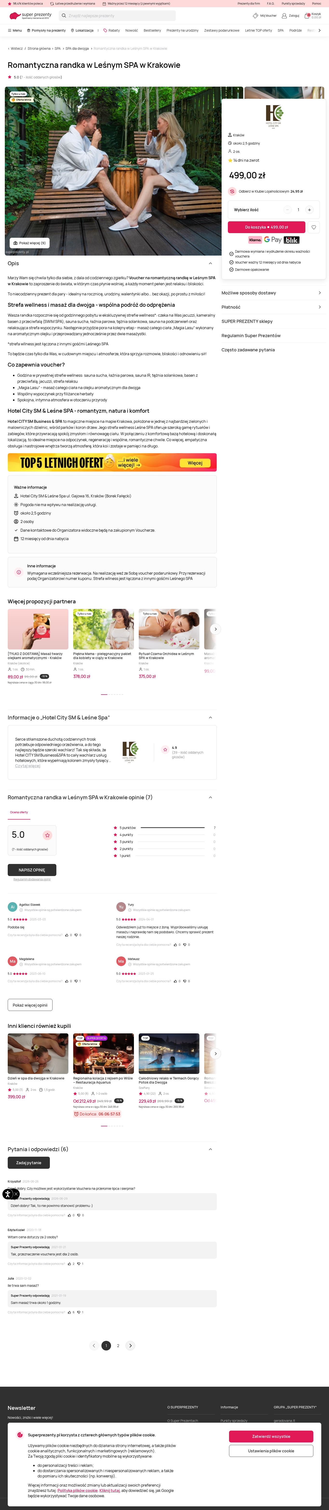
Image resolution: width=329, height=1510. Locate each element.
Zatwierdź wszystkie (271, 1436)
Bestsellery (152, 30)
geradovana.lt (284, 1420)
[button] (215, 629)
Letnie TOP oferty (258, 30)
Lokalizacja (84, 30)
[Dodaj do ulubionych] (314, 227)
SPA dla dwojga (77, 48)
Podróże (296, 30)
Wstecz (17, 48)
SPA (281, 30)
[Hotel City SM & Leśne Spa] (274, 117)
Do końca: (88, 1114)
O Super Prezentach (182, 1420)
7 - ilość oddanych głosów (41, 77)
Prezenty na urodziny (182, 30)
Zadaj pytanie (28, 1162)
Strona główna (39, 48)
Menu (17, 30)
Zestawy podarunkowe (221, 30)
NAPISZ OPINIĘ (32, 870)
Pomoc (316, 3)
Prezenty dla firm (249, 3)
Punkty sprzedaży (293, 3)
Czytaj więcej (27, 765)
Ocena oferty (19, 812)
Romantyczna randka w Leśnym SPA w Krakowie (130, 48)
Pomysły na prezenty (49, 30)
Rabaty (114, 30)
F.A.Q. (271, 3)
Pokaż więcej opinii (30, 1005)
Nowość (131, 30)
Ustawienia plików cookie (271, 1451)
